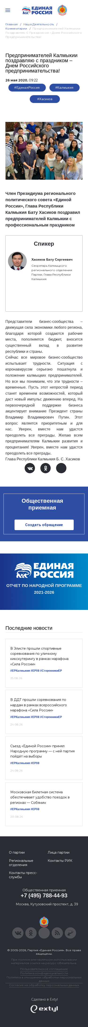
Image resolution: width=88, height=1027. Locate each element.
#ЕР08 (35, 670)
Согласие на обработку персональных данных (44, 985)
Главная (11, 24)
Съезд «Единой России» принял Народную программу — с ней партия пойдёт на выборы (42, 751)
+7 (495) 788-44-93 (44, 895)
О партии (17, 852)
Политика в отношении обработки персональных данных (44, 979)
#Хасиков (44, 99)
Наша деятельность (38, 24)
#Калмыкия (64, 87)
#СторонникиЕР (51, 670)
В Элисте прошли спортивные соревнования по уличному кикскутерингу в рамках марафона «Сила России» (39, 656)
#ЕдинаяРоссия (27, 87)
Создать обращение (44, 525)
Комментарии (16, 28)
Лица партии (58, 852)
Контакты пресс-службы (23, 875)
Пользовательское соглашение (44, 969)
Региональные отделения (21, 863)
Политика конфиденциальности (44, 973)
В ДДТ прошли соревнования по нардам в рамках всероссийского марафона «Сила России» (38, 705)
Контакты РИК (60, 861)
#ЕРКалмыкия (20, 670)
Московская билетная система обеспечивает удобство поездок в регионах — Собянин (40, 797)
